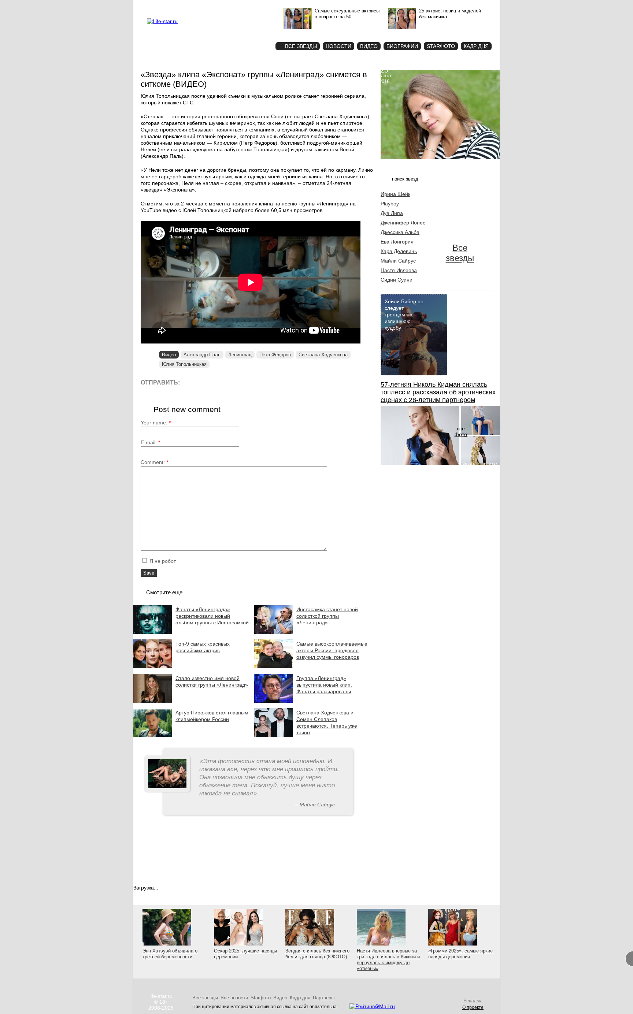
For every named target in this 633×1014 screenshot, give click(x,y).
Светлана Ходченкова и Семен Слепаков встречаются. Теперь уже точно (326, 722)
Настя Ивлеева (399, 270)
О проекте (193, 6)
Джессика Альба (400, 232)
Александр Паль (202, 354)
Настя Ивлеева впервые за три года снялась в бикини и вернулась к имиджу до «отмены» (388, 959)
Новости (338, 46)
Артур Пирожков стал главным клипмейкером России (211, 716)
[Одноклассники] (239, 382)
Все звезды (460, 253)
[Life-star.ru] (162, 21)
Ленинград (240, 354)
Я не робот (162, 561)
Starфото (248, 33)
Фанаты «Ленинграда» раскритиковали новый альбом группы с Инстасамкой (212, 615)
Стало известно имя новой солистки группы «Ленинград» (211, 681)
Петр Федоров (275, 354)
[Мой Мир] (255, 382)
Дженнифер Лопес (403, 223)
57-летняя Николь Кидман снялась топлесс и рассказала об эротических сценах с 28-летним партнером (438, 392)
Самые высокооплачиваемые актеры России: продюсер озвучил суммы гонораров (331, 650)
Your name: (156, 423)
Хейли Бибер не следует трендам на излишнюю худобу (404, 314)
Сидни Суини (396, 280)
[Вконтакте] (206, 382)
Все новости (234, 997)
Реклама (214, 6)
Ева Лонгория (397, 242)
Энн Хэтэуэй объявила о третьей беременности (169, 953)
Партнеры (323, 997)
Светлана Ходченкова (323, 354)
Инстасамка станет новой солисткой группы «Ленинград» (327, 615)
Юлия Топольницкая (184, 364)
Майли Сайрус (398, 261)
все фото (461, 431)
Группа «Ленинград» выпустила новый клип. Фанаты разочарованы (324, 684)
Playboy (390, 204)
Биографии (402, 46)
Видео (369, 46)
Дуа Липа (392, 213)
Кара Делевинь (399, 251)
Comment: (154, 462)
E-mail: (150, 442)
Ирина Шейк (395, 194)
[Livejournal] (190, 382)
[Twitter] (222, 382)
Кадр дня (476, 46)
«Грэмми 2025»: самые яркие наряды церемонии (460, 953)
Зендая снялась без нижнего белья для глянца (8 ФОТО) (317, 953)
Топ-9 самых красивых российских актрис (202, 647)
